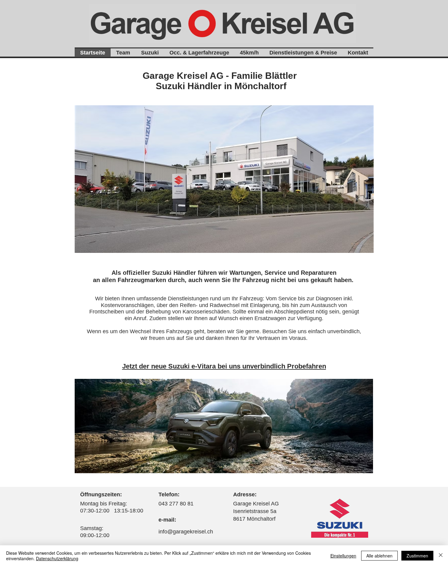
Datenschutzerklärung (57, 558)
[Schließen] (440, 555)
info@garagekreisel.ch (185, 532)
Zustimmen (417, 556)
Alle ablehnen (379, 556)
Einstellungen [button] (343, 556)
